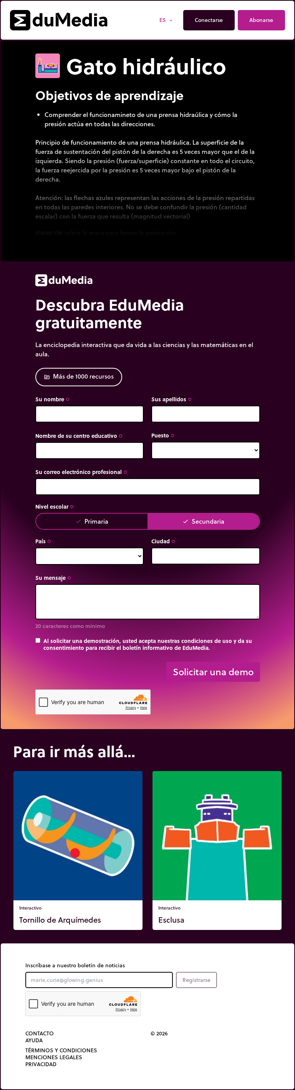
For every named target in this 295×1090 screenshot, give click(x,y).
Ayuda (34, 1040)
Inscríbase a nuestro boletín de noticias (75, 965)
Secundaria (203, 521)
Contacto (39, 1033)
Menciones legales (53, 1057)
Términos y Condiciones (61, 1050)
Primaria (91, 521)
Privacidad (40, 1064)
